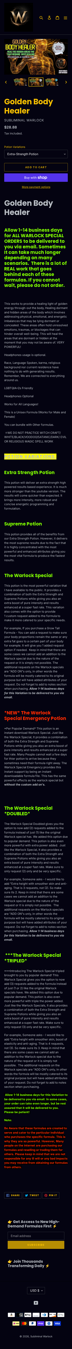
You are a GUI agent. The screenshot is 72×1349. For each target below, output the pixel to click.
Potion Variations (14, 146)
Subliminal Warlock (41, 1336)
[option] (20, 82)
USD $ (34, 1290)
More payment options (36, 187)
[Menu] (65, 17)
